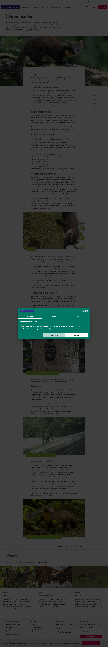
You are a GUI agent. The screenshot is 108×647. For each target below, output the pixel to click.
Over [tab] (77, 316)
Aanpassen (53, 335)
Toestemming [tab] (30, 316)
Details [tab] (54, 316)
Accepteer (76, 335)
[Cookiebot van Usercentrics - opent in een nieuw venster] (81, 311)
